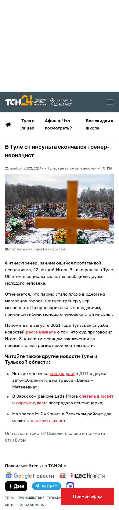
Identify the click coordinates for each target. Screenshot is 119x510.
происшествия (31, 497)
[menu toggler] (110, 102)
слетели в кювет (48, 421)
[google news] (29, 475)
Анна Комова (32, 505)
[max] (70, 486)
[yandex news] (82, 475)
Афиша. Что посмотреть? (58, 124)
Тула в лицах (27, 124)
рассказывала (41, 332)
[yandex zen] (16, 486)
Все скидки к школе (100, 124)
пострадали (62, 374)
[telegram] (46, 486)
